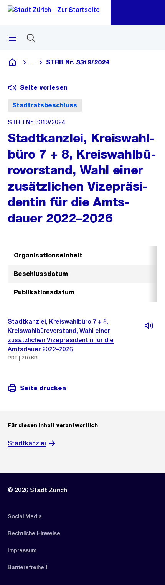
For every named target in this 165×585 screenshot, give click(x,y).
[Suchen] (30, 37)
